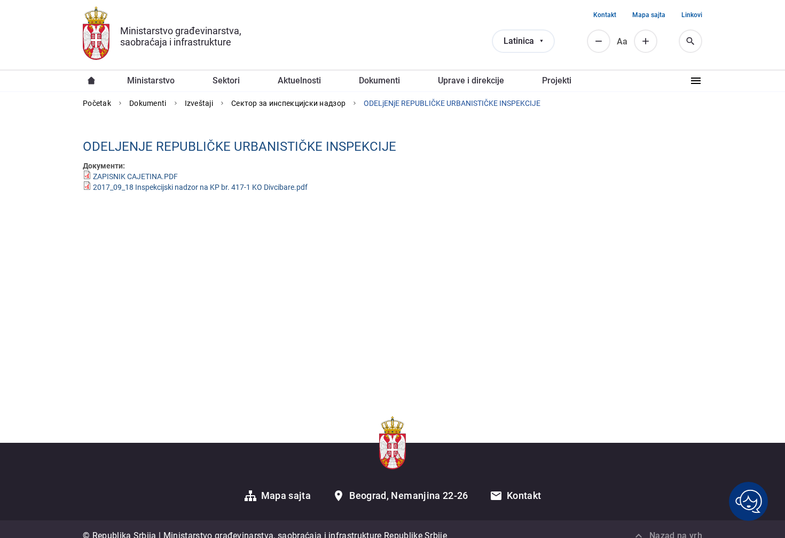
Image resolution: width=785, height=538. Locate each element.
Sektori (226, 80)
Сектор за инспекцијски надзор (288, 103)
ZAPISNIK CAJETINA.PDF (135, 176)
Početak (97, 103)
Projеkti (556, 80)
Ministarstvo (151, 80)
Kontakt (604, 15)
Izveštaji (199, 103)
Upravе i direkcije (471, 80)
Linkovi (691, 15)
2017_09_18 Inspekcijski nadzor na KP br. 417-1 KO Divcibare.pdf (200, 187)
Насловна (91, 80)
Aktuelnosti (299, 80)
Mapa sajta (648, 15)
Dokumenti (148, 103)
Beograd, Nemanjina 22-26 (408, 495)
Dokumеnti (379, 80)
